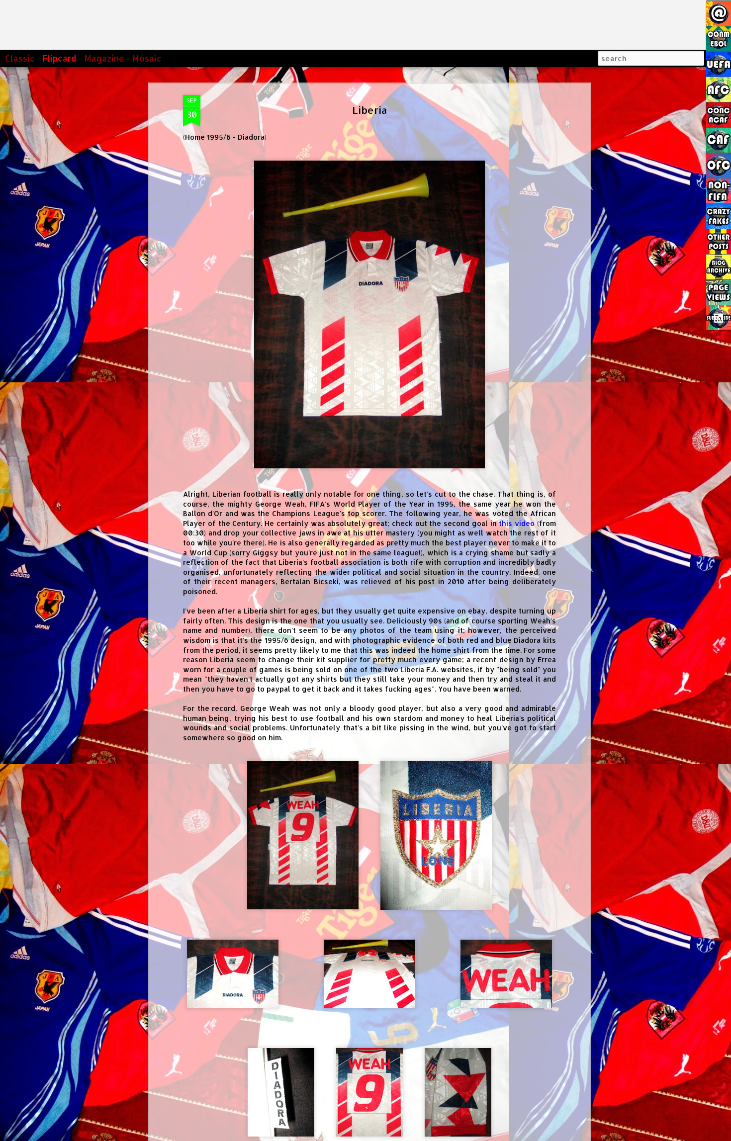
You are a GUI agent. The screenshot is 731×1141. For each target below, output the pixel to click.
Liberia (369, 109)
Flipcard (59, 58)
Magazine (104, 58)
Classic (20, 58)
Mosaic (147, 58)
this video (517, 523)
